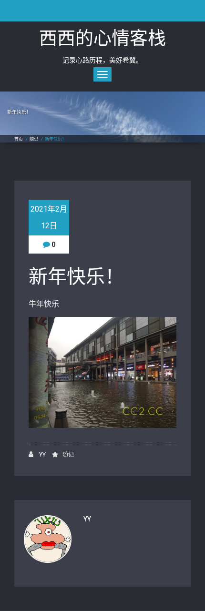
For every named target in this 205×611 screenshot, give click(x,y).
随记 (34, 139)
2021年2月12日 (49, 217)
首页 (18, 139)
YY (42, 454)
